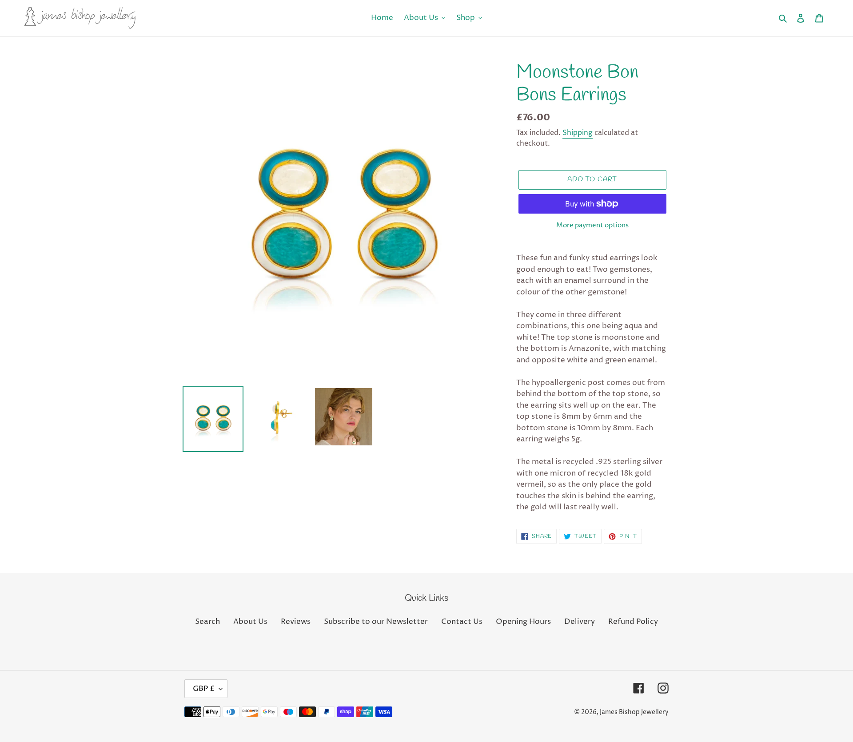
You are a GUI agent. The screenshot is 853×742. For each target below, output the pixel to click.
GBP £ (204, 688)
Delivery (579, 621)
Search (207, 621)
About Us (250, 621)
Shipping (577, 133)
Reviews (296, 621)
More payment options (592, 225)
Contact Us (461, 621)
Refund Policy (633, 621)
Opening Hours (523, 621)
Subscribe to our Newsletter (376, 621)
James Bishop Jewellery (634, 712)
